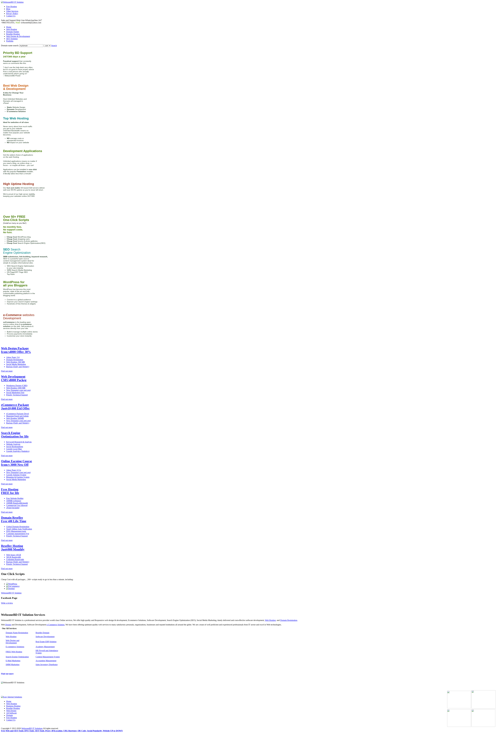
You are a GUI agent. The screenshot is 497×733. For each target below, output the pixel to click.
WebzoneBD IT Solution (11, 593)
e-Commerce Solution (55, 625)
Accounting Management (46, 661)
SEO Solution (12, 39)
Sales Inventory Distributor (47, 664)
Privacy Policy (12, 13)
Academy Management (45, 647)
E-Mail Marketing (13, 661)
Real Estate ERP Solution (46, 642)
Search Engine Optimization (17, 657)
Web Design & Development (18, 36)
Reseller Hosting (13, 34)
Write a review (7, 603)
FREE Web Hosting (14, 652)
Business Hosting (13, 706)
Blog (8, 9)
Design (8, 625)
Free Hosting (11, 6)
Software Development (45, 636)
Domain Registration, (289, 620)
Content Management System (48, 657)
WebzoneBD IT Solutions (32, 728)
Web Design (11, 711)
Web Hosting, (270, 620)
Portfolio (9, 41)
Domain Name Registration (17, 633)
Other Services (12, 11)
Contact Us (10, 16)
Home (8, 27)
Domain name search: (10, 45)
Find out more (7, 674)
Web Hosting (11, 29)
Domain (9, 715)
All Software (11, 713)
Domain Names (12, 32)
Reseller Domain (42, 633)
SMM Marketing (12, 664)
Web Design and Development (12, 641)
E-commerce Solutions (15, 647)
